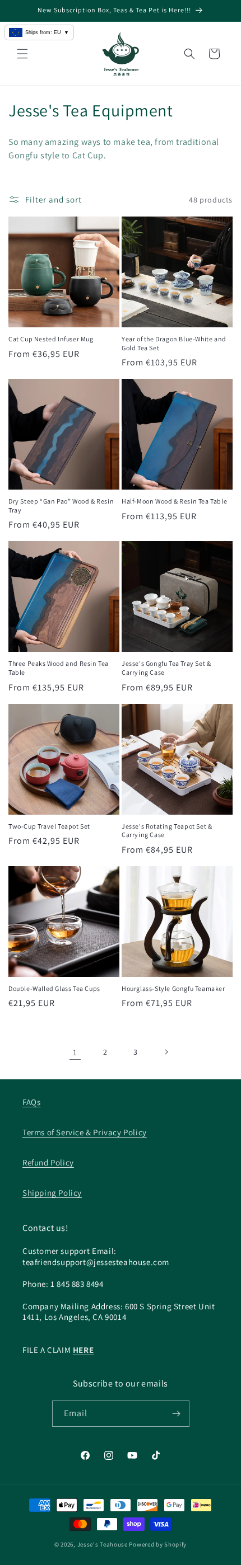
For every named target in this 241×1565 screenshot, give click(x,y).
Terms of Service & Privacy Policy (84, 1132)
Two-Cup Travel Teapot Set (49, 826)
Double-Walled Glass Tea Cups (54, 988)
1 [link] (75, 1052)
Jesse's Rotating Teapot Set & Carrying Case (167, 830)
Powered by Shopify (158, 1544)
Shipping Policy (52, 1192)
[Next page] (166, 1052)
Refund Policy (48, 1162)
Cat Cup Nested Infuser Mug (51, 339)
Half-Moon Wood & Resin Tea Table (174, 501)
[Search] (189, 53)
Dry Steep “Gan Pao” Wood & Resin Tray (61, 505)
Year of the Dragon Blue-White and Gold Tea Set (174, 343)
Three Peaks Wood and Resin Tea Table (58, 667)
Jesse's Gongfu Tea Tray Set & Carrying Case (166, 667)
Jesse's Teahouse (102, 1544)
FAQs (31, 1102)
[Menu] (22, 53)
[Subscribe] (176, 1413)
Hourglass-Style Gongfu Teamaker (173, 988)
